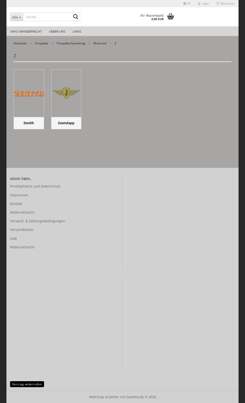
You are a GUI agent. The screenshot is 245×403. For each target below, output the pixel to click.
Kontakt (16, 203)
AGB (13, 238)
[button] (187, 3)
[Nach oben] (232, 396)
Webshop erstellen (104, 397)
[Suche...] (75, 17)
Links (76, 31)
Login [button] (204, 3)
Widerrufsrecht (22, 212)
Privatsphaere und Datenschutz (35, 186)
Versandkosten (22, 229)
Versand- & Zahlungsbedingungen (37, 221)
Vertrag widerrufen (27, 384)
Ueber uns (57, 31)
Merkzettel (227, 3)
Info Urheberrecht (26, 31)
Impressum (19, 195)
